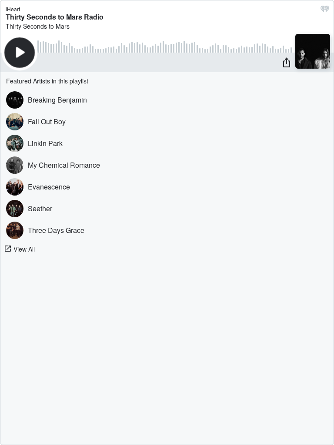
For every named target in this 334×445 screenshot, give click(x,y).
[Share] (286, 62)
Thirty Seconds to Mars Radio (55, 17)
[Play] (19, 52)
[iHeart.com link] (325, 11)
